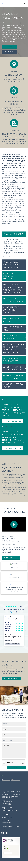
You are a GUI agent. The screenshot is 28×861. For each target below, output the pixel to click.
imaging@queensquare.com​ (9, 810)
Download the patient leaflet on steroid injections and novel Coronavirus (14, 589)
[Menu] (24, 3)
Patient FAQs (14, 567)
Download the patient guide (14, 577)
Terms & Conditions (7, 817)
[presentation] (13, 762)
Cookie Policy (5, 820)
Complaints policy (6, 822)
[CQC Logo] (8, 841)
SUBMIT (16, 767)
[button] (14, 234)
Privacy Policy (5, 815)
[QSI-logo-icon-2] (6, 782)
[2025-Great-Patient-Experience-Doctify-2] (15, 782)
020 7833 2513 (8, 807)
